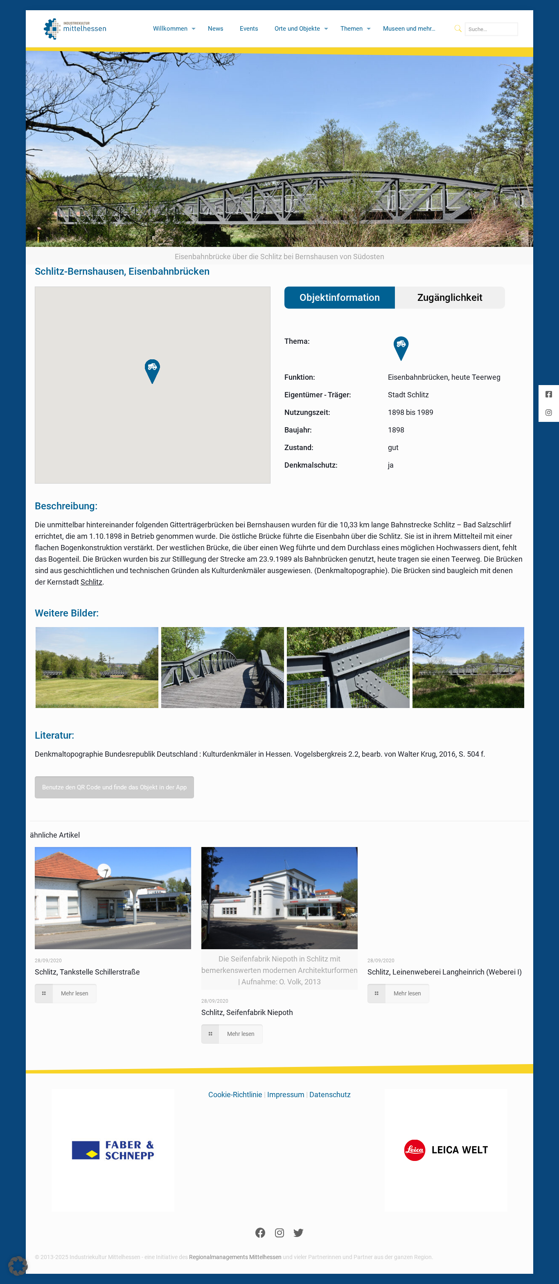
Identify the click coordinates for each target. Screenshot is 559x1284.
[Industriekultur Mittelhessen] (75, 28)
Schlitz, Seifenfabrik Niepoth (247, 1012)
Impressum (285, 1094)
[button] (152, 372)
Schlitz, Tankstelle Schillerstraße (87, 972)
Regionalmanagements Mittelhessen (235, 1257)
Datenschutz (330, 1094)
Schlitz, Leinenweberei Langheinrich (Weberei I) (444, 972)
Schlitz (91, 582)
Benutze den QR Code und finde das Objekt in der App (114, 787)
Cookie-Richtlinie (235, 1094)
